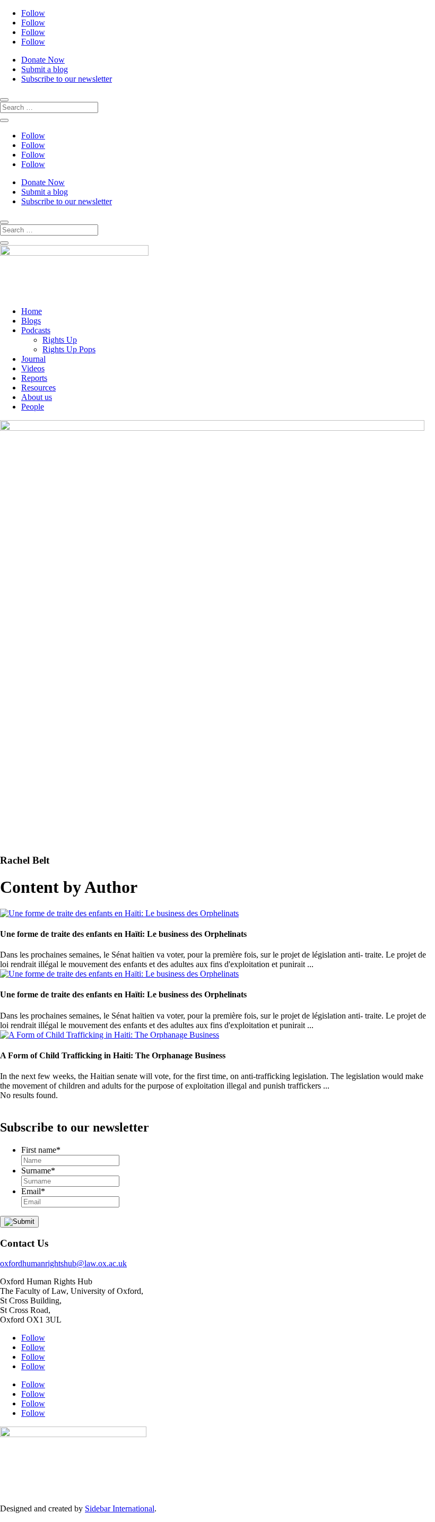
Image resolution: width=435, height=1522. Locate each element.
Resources (38, 387)
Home (31, 311)
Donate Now (43, 59)
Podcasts (35, 330)
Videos (33, 368)
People (32, 406)
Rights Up (59, 339)
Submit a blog (44, 69)
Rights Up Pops (68, 349)
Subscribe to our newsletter (66, 78)
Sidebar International (119, 1508)
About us (36, 397)
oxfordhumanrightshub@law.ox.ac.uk (63, 1263)
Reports (34, 377)
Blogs (31, 320)
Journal (33, 358)
